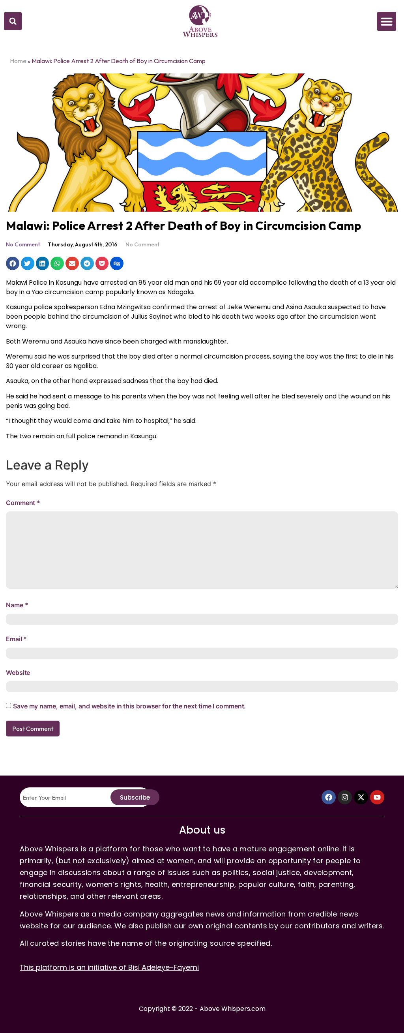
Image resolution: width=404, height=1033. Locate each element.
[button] (13, 21)
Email (16, 639)
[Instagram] (345, 797)
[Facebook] (329, 797)
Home (18, 61)
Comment (23, 503)
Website (18, 672)
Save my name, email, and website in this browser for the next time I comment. (129, 706)
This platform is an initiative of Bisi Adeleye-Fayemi (109, 967)
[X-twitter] (361, 797)
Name (17, 605)
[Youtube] (377, 797)
